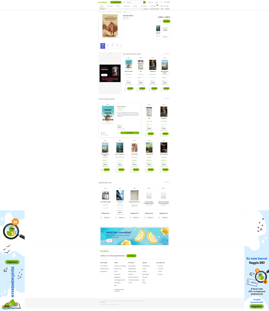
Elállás (144, 282)
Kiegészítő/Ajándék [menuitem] (164, 6)
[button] (120, 46)
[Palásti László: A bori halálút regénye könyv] (105, 195)
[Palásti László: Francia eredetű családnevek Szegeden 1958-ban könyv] (149, 195)
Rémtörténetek (164, 154)
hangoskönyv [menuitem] (126, 6)
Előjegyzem (107, 217)
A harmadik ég (149, 154)
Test (141, 71)
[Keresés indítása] (144, 2)
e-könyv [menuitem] (118, 6)
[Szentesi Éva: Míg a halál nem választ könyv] (165, 65)
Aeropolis (120, 202)
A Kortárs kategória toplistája (107, 99)
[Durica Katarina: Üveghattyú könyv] (152, 65)
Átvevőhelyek (145, 274)
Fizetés (144, 268)
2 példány (166, 21)
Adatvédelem (117, 282)
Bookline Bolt (103, 271)
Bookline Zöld (117, 268)
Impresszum (117, 274)
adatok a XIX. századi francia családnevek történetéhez (163, 202)
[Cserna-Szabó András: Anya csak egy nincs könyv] (119, 147)
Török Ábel (149, 157)
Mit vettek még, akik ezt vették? (132, 54)
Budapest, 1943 (126, 19)
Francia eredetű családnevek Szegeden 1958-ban (149, 202)
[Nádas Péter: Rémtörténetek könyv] (163, 147)
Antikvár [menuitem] (135, 6)
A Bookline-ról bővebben (120, 266)
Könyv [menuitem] (101, 6)
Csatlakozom (131, 256)
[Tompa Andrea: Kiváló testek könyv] (134, 147)
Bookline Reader (132, 271)
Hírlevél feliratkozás (133, 277)
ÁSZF (115, 285)
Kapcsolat (144, 277)
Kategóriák (102, 9)
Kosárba (165, 36)
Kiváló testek (134, 154)
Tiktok (160, 271)
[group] (102, 46)
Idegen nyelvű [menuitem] (144, 6)
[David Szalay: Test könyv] (140, 65)
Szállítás (144, 271)
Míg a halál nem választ (165, 72)
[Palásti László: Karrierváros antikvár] (110, 25)
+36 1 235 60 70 (103, 266)
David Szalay (140, 74)
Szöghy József (134, 205)
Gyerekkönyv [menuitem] (110, 6)
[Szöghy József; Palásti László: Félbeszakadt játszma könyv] (134, 195)
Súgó (143, 280)
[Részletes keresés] (124, 2)
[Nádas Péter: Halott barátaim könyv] (128, 65)
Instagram (161, 268)
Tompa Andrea (134, 157)
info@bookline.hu (104, 268)
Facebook (160, 266)
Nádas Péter (128, 74)
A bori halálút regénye (105, 202)
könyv (128, 57)
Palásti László (105, 205)
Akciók (162, 9)
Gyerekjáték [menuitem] (154, 5)
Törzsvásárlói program (154, 9)
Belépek (156, 2)
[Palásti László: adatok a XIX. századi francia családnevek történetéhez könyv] (163, 195)
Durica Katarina (153, 74)
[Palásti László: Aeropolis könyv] (120, 195)
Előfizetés (167, 9)
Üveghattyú (153, 71)
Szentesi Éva (164, 74)
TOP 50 (130, 282)
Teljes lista (166, 53)
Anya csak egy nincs (120, 154)
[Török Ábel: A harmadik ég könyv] (149, 147)
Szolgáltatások (146, 266)
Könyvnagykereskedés (119, 280)
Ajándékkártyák (132, 268)
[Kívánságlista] (161, 2)
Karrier (116, 271)
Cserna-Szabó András (119, 157)
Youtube (160, 274)
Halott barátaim (129, 71)
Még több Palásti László (105, 182)
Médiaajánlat (117, 277)
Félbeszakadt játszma (134, 202)
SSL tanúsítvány (102, 302)
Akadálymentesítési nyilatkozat (119, 290)
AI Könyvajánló (116, 2)
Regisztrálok (150, 2)
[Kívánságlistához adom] (160, 21)
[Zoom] (117, 36)
